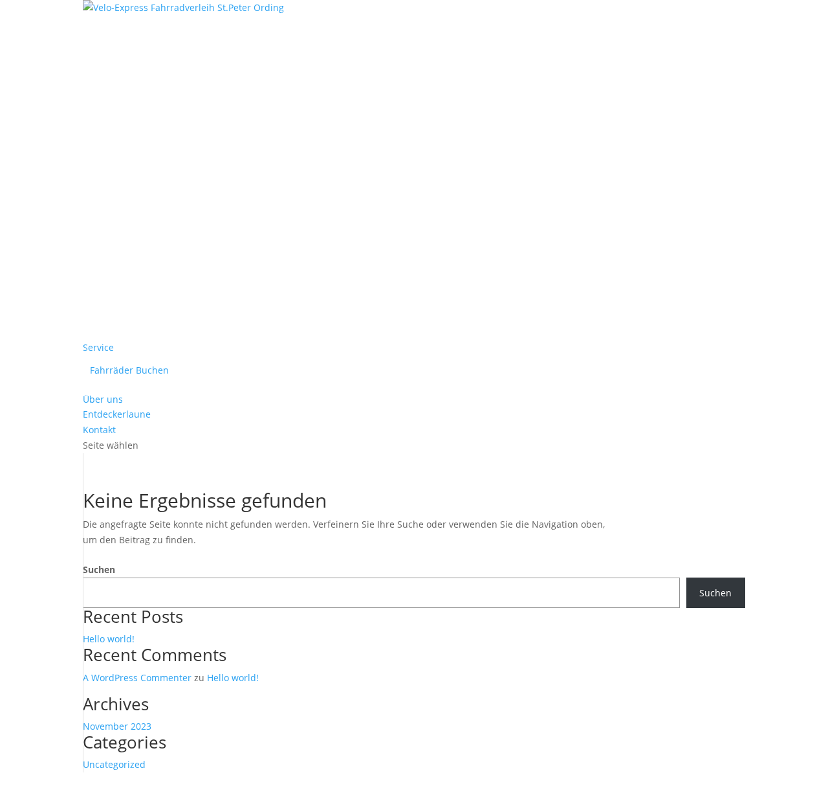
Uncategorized (114, 764)
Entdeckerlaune (117, 414)
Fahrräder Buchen (129, 370)
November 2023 (117, 726)
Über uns (103, 399)
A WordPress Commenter (137, 677)
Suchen (99, 569)
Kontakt (99, 429)
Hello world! (109, 639)
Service (98, 347)
